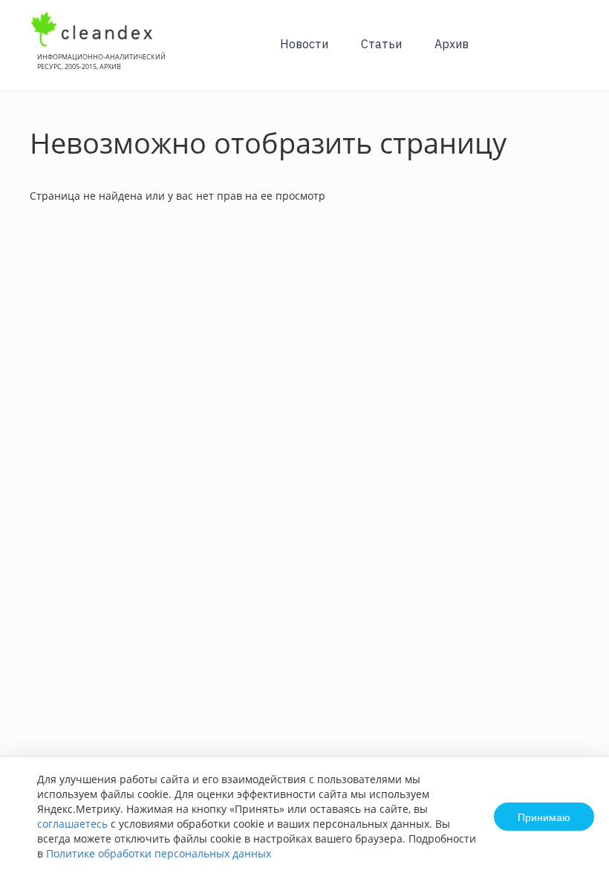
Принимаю (544, 816)
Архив (451, 43)
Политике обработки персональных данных (158, 853)
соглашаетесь (72, 824)
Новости (304, 43)
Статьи (381, 43)
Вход (575, 53)
